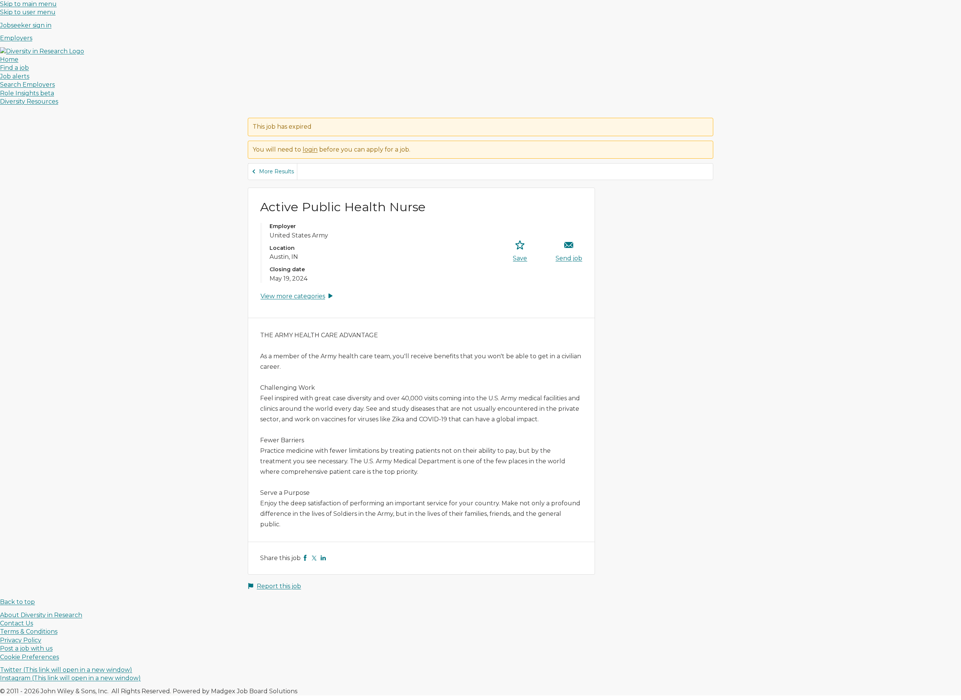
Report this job (279, 586)
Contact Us (16, 623)
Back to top (17, 601)
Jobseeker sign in (25, 25)
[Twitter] (314, 558)
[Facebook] (305, 558)
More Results (276, 171)
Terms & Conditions (28, 631)
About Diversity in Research (41, 615)
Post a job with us (26, 648)
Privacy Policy (20, 640)
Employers (16, 38)
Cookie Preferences (29, 657)
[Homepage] (42, 51)
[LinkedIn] (323, 558)
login (310, 149)
